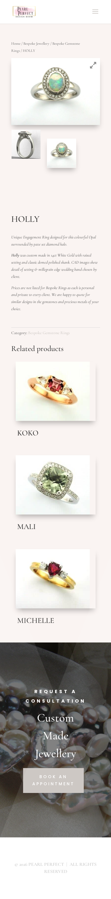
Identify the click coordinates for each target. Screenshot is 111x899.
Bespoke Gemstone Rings (49, 332)
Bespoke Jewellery (36, 43)
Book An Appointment (53, 780)
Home (15, 43)
